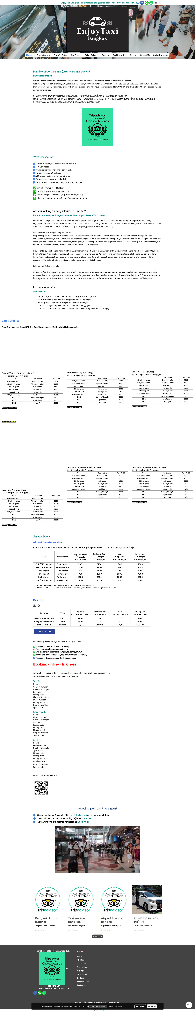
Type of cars (43, 55)
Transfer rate (82, 967)
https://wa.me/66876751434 (74, 198)
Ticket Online (91, 55)
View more (39, 930)
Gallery (133, 55)
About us (80, 960)
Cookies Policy (117, 1006)
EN (158, 3)
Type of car (81, 963)
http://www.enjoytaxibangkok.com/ (60, 658)
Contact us (81, 985)
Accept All (152, 1006)
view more (97, 936)
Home (29, 55)
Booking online (119, 55)
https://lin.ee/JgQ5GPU (72, 194)
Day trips (80, 971)
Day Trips (75, 55)
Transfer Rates (60, 55)
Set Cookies (140, 1006)
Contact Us (144, 55)
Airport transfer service (47, 542)
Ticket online (82, 974)
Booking (105, 55)
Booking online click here (55, 664)
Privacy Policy (103, 1006)
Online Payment (160, 55)
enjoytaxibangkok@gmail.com (97, 673)
